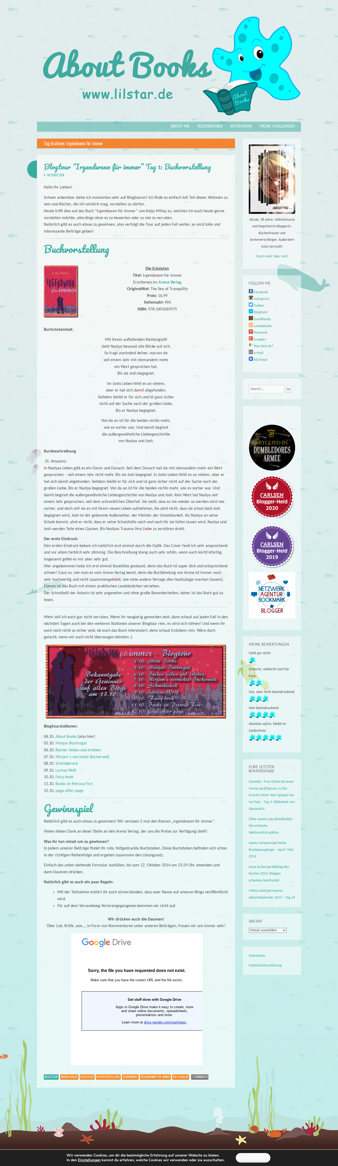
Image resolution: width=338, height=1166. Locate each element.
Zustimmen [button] (253, 1157)
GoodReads (262, 319)
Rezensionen (210, 126)
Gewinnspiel (130, 1077)
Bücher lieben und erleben (78, 750)
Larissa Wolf (65, 770)
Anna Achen (257, 867)
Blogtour (51, 1077)
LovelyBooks (262, 326)
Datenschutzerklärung (265, 965)
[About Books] (169, 118)
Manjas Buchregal (71, 743)
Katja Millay (180, 1077)
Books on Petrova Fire (74, 784)
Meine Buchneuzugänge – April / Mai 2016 (271, 849)
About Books (66, 737)
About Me (180, 126)
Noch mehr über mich (272, 256)
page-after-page (69, 791)
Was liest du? (263, 346)
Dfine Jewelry (259, 819)
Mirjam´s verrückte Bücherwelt (82, 757)
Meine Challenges (277, 126)
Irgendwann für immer (155, 1077)
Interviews (241, 126)
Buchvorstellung (108, 1077)
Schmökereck (66, 764)
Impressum (257, 956)
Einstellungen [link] (89, 1160)
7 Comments (200, 1077)
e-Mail (258, 353)
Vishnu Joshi (257, 891)
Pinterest (260, 333)
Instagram (261, 299)
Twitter (258, 306)
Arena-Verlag (69, 1077)
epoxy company (260, 843)
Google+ (259, 340)
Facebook (260, 292)
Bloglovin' (260, 312)
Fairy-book (64, 777)
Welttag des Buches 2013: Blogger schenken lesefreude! (269, 873)
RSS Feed (260, 360)
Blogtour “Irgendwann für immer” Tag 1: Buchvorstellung (127, 166)
